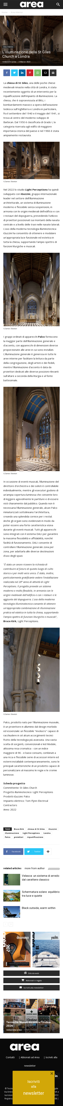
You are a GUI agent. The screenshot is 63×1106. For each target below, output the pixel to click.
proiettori (18, 837)
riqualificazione (35, 837)
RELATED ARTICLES (12, 868)
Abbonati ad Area (30, 1057)
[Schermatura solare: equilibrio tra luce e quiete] (11, 896)
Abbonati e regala (33, 980)
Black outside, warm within (38, 908)
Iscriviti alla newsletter (33, 987)
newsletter (33, 1093)
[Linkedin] (56, 1076)
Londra (47, 833)
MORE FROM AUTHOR (35, 868)
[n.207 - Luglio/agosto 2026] (17, 950)
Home (5, 12)
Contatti (10, 1057)
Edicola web (33, 973)
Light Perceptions (31, 833)
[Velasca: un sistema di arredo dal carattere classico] (11, 879)
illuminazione (12, 833)
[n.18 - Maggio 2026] (46, 950)
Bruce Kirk (19, 829)
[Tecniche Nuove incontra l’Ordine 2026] (31, 1015)
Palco (7, 837)
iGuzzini (52, 829)
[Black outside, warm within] (11, 912)
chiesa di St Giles (36, 829)
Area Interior (17, 12)
